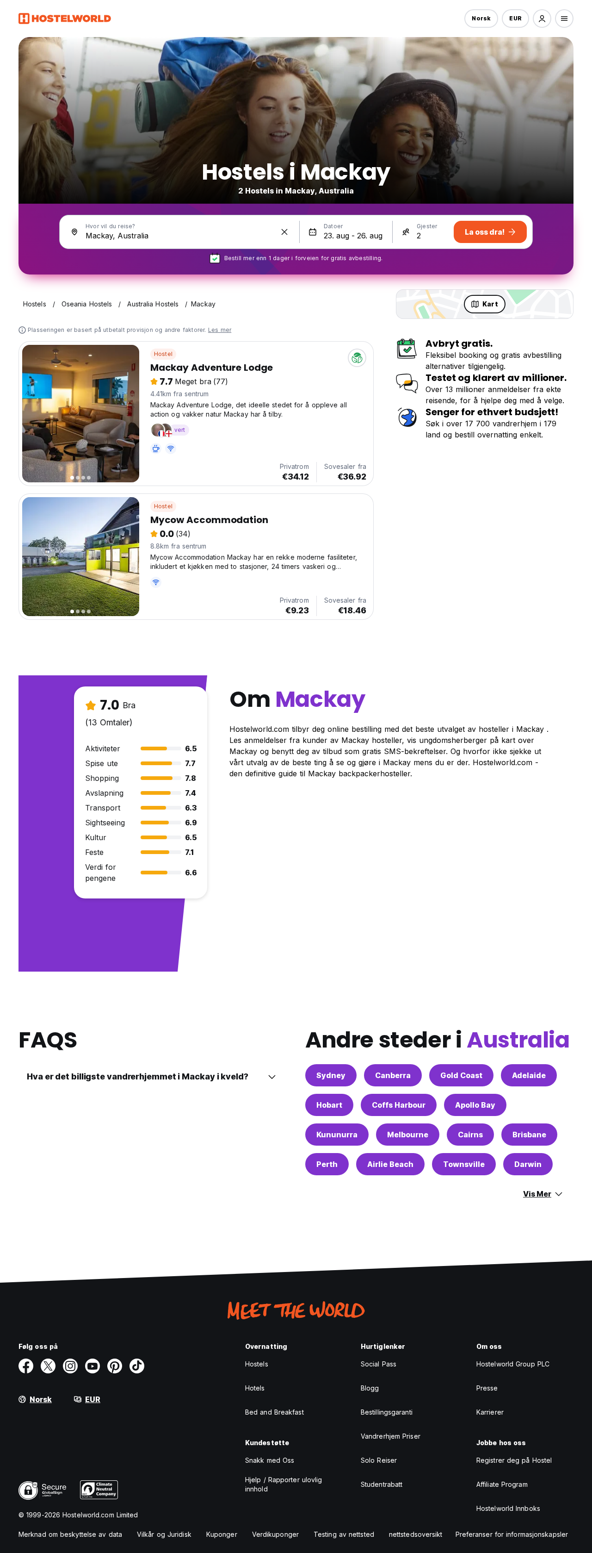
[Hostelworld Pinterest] (114, 1366)
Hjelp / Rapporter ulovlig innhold (283, 1484)
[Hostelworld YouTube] (92, 1366)
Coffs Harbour (399, 1105)
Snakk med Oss (269, 1460)
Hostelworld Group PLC (512, 1364)
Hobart (329, 1105)
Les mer (219, 329)
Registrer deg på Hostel (514, 1460)
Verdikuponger (275, 1534)
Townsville (464, 1164)
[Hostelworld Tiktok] (137, 1366)
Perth (327, 1164)
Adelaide (529, 1075)
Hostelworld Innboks (508, 1508)
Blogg (370, 1388)
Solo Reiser (379, 1460)
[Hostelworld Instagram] (70, 1366)
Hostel (163, 353)
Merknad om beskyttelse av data (70, 1534)
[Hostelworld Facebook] (25, 1366)
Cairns (470, 1134)
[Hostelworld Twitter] (48, 1366)
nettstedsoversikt (416, 1534)
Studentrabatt (381, 1484)
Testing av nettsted (344, 1534)
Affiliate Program (502, 1484)
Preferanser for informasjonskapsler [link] (512, 1534)
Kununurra (337, 1134)
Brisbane (529, 1134)
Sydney (330, 1075)
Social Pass (378, 1364)
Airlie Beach (390, 1164)
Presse (487, 1388)
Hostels (256, 1364)
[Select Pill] (542, 18)
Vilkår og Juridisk (164, 1534)
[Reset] (284, 232)
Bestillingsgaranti (387, 1412)
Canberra (393, 1075)
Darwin (528, 1164)
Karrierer (490, 1412)
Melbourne (407, 1134)
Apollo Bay (475, 1105)
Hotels (255, 1388)
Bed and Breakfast (274, 1412)
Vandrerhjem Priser (390, 1436)
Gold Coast (461, 1075)
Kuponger (221, 1534)
